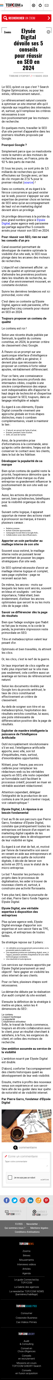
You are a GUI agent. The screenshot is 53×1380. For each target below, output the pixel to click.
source (28, 182)
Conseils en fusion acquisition (26, 1372)
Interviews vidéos (26, 1264)
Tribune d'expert (19, 76)
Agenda (26, 1273)
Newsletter (32, 1224)
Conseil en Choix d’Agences (26, 1350)
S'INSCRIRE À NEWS (13, 1212)
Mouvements (26, 1259)
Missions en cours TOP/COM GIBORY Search (26, 1364)
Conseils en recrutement (26, 1357)
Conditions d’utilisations (27, 1232)
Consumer (26, 1313)
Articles (27, 1268)
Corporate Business (26, 1317)
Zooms (26, 1251)
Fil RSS (19, 1224)
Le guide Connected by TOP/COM (26, 1281)
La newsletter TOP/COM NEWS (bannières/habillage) (26, 1293)
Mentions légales (39, 1228)
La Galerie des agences (26, 1286)
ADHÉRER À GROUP (40, 1213)
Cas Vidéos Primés (26, 1322)
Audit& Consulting (26, 1342)
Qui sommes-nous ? (15, 1228)
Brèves (26, 1255)
